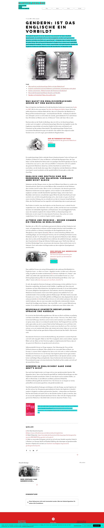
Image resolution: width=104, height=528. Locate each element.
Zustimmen (96, 525)
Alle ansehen (82, 462)
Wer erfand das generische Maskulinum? (28, 480)
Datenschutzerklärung (28, 526)
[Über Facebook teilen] (26, 450)
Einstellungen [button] (77, 525)
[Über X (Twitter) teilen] (30, 450)
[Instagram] (53, 519)
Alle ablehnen (87, 525)
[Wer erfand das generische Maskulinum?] (29, 471)
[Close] (102, 525)
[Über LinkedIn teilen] (33, 450)
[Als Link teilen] (37, 450)
